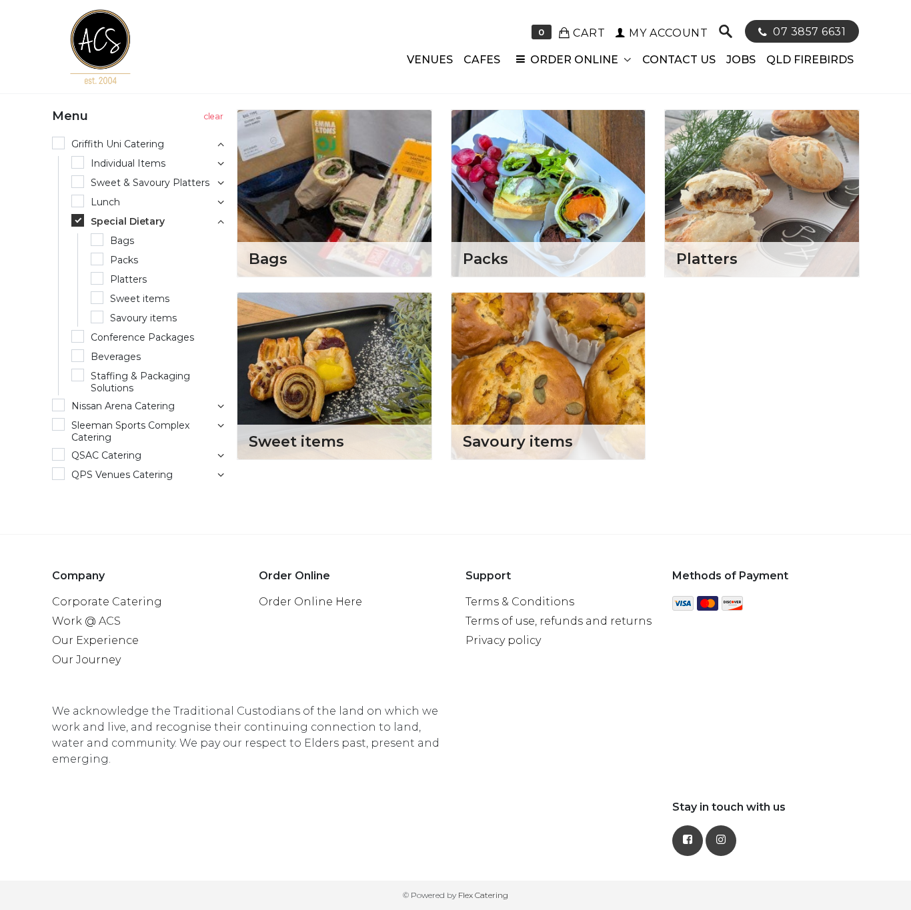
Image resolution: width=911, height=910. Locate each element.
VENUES (430, 59)
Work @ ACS (86, 621)
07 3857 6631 (808, 31)
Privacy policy (503, 640)
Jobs (741, 59)
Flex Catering (483, 895)
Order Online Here (310, 601)
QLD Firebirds (810, 59)
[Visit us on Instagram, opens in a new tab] (721, 840)
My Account (667, 33)
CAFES (482, 59)
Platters (707, 259)
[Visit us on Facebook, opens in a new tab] (687, 840)
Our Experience (95, 640)
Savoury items (518, 442)
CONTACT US (679, 59)
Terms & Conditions (520, 601)
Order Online (574, 59)
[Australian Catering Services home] (98, 46)
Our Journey (86, 659)
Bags (268, 259)
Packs (485, 259)
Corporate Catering (107, 601)
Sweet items (296, 442)
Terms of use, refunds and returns (559, 621)
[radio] (139, 145)
